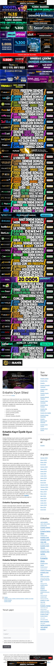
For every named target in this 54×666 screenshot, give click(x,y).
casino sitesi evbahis (45, 524)
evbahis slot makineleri (44, 598)
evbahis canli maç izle (45, 541)
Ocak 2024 (43, 500)
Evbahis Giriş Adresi (44, 564)
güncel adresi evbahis (44, 619)
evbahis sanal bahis (43, 595)
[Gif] (27, 151)
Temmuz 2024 (44, 487)
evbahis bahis (42, 529)
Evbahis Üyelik (44, 614)
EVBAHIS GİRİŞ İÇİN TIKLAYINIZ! (27, 54)
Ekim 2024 (43, 480)
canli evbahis (44, 522)
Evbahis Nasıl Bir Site (45, 580)
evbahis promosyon (43, 589)
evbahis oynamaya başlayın (18, 598)
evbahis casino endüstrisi (44, 549)
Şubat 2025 (43, 471)
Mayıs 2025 (43, 469)
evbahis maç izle (8, 598)
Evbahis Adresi (44, 378)
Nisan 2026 (43, 462)
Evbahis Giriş (43, 381)
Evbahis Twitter (45, 606)
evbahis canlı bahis (44, 543)
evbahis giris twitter (44, 553)
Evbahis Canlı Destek (44, 547)
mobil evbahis (42, 623)
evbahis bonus (43, 535)
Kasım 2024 (43, 478)
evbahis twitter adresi (44, 607)
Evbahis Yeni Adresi (44, 612)
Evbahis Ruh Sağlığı (45, 413)
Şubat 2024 (43, 498)
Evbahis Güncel (43, 567)
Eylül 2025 (43, 464)
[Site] (27, 92)
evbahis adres (43, 525)
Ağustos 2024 (44, 485)
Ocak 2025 (43, 473)
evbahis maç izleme (44, 576)
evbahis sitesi (43, 597)
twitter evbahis (45, 625)
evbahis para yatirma (44, 586)
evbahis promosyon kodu (44, 592)
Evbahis (6, 597)
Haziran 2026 (44, 458)
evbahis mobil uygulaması (44, 578)
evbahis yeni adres (44, 611)
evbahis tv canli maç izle (44, 601)
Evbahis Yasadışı (8, 600)
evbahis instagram (45, 570)
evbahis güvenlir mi (43, 568)
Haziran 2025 (44, 467)
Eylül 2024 (43, 482)
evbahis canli (44, 537)
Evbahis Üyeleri (7, 601)
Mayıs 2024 (43, 491)
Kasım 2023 (43, 505)
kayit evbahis (44, 621)
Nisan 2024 (43, 494)
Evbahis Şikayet (44, 616)
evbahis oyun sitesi (29, 598)
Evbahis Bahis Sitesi (45, 532)
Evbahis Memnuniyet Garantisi (43, 420)
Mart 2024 (43, 496)
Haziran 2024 (44, 489)
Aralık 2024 (43, 476)
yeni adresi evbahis (44, 628)
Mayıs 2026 (43, 460)
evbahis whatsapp (43, 609)
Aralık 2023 (43, 503)
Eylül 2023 (43, 509)
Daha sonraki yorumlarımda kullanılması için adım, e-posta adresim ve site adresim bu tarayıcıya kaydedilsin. (19, 641)
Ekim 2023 (43, 507)
